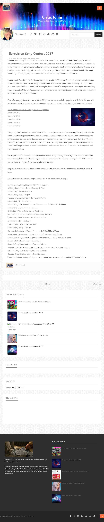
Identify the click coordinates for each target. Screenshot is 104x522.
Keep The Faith (46, 214)
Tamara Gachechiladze (28, 214)
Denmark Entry (13, 231)
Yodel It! (43, 244)
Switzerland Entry (15, 208)
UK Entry (11, 188)
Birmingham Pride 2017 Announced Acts (35, 301)
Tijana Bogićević (24, 211)
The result (44, 63)
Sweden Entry (13, 247)
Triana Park (22, 191)
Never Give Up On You (35, 188)
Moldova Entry (13, 251)
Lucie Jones (19, 188)
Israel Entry (12, 221)
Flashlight (32, 224)
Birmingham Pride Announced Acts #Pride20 (36, 324)
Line (30, 191)
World (28, 201)
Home (47, 284)
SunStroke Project (27, 251)
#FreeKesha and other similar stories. (33, 335)
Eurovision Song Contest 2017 (31, 313)
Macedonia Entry (14, 198)
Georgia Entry (13, 214)
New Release (23, 169)
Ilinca (22, 244)
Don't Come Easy (33, 241)
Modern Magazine (86, 136)
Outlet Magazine (48, 136)
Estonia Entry (13, 204)
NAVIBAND (23, 234)
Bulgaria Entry (13, 254)
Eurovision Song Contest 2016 (31, 347)
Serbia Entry (12, 211)
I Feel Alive (27, 221)
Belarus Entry (13, 234)
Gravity (28, 227)
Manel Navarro (24, 218)
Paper (27, 194)
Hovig (21, 227)
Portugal (53, 67)
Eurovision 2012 (14, 112)
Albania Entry (13, 201)
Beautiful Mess (39, 254)
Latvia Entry (12, 191)
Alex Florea (33, 244)
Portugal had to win (15, 70)
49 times (86, 67)
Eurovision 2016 (14, 126)
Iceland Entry (13, 194)
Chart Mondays (39, 169)
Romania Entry (13, 244)
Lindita (21, 201)
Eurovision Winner (15, 257)
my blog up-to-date (27, 139)
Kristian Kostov (25, 254)
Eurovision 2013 (14, 116)
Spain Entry (12, 218)
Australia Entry (13, 241)
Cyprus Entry (13, 227)
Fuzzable (59, 136)
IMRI (19, 221)
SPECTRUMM (68, 136)
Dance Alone (40, 198)
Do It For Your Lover (39, 218)
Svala (21, 194)
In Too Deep (38, 211)
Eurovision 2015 (14, 122)
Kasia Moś (23, 224)
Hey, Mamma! (41, 251)
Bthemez (32, 516)
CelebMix (37, 136)
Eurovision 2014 (14, 119)
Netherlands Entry (15, 237)
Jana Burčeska (27, 198)
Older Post (97, 284)
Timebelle (27, 208)
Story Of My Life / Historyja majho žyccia (46, 234)
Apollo (35, 208)
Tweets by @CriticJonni (15, 387)
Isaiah (22, 241)
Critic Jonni (16, 516)
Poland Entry (13, 224)
